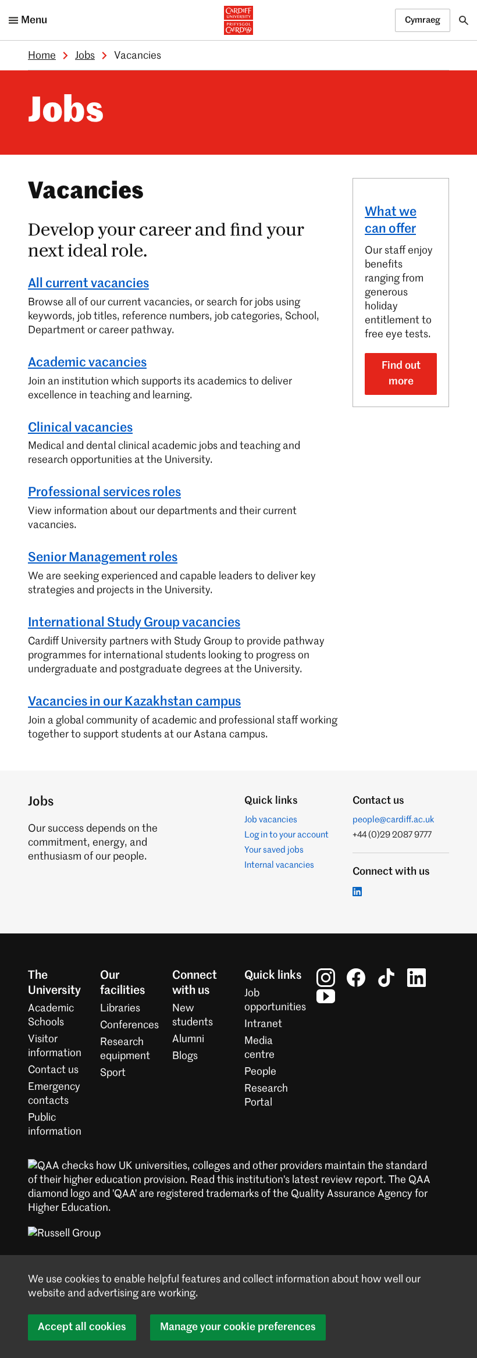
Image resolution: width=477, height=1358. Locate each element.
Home (42, 56)
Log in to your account (286, 835)
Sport (113, 1073)
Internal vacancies (279, 865)
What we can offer (391, 221)
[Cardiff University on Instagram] (325, 977)
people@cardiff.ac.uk (394, 819)
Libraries (120, 1008)
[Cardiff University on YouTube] (325, 996)
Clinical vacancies (80, 428)
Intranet (263, 1024)
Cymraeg (422, 20)
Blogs (185, 1056)
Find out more (401, 374)
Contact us (53, 1070)
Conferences (129, 1025)
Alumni (188, 1039)
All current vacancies (88, 283)
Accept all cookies (82, 1327)
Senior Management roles (102, 557)
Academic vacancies (87, 363)
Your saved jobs (274, 850)
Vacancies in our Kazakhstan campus (134, 702)
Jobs (85, 56)
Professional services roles (104, 492)
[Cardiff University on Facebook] (356, 977)
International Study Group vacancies (134, 622)
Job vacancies (270, 819)
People (260, 1072)
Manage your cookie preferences (238, 1327)
